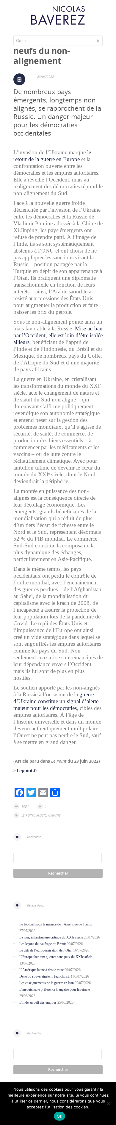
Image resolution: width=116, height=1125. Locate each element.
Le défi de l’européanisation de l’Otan (45, 950)
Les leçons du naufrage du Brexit (42, 944)
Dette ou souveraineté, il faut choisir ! (45, 976)
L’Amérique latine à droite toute (41, 970)
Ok (59, 1116)
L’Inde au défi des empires (38, 1002)
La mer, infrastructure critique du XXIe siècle (51, 937)
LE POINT (28, 815)
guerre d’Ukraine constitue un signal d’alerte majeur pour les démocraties (55, 701)
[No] (109, 1103)
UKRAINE (54, 815)
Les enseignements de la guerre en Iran (46, 983)
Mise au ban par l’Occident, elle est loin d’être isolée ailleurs (58, 335)
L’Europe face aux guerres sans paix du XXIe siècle (55, 957)
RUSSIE (41, 815)
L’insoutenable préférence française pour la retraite (54, 989)
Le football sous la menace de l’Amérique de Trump (55, 924)
